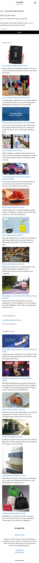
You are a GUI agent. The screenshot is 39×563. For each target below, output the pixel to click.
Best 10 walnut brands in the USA (13, 264)
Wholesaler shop (19, 560)
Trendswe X (19, 550)
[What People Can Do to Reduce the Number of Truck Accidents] (15, 285)
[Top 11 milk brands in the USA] (15, 141)
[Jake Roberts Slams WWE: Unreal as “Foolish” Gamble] (15, 369)
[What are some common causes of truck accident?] (15, 114)
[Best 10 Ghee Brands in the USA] (15, 225)
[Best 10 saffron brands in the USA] (15, 197)
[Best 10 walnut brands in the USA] (15, 255)
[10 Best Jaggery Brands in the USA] (15, 400)
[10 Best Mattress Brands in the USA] (12, 460)
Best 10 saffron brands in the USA (13, 207)
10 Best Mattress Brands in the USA (14, 475)
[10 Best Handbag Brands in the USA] (15, 498)
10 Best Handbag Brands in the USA (14, 513)
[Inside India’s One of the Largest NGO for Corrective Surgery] (15, 341)
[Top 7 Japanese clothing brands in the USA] (15, 85)
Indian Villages (19, 535)
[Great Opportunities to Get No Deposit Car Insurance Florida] (15, 168)
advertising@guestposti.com (12, 320)
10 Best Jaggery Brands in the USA (13, 409)
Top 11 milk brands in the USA (12, 150)
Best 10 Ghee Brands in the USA (12, 235)
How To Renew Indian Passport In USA (15, 65)
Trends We (19, 2)
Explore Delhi (19, 552)
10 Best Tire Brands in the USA (12, 437)
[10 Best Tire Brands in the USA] (15, 427)
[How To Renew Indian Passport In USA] (15, 55)
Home (2, 11)
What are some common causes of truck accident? (18, 122)
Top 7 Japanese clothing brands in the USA (16, 97)
